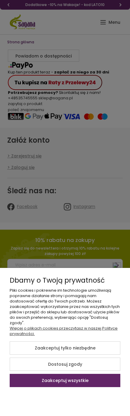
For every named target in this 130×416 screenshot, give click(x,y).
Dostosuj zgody (65, 364)
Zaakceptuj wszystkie (65, 380)
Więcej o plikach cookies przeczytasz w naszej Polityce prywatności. (64, 331)
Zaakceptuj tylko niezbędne (65, 348)
